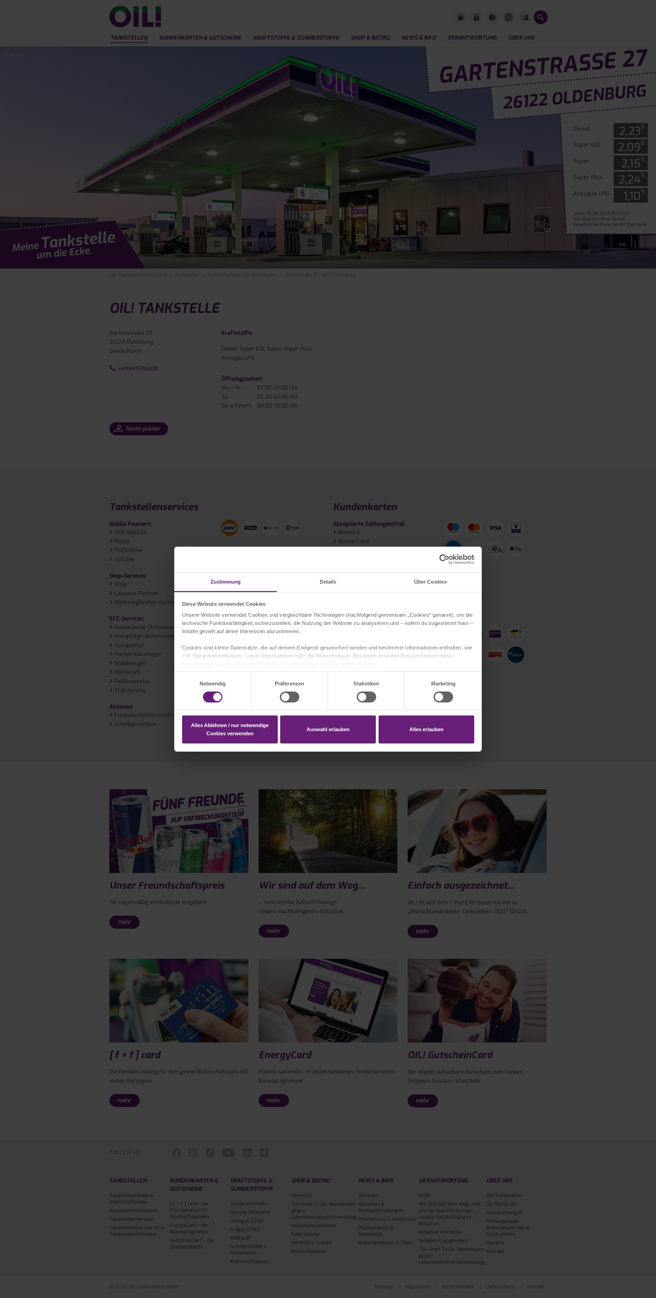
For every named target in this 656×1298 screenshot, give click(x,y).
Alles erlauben (426, 729)
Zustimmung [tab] (225, 581)
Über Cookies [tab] (430, 581)
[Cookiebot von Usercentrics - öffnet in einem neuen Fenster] (444, 559)
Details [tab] (328, 581)
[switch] (289, 697)
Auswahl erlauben (328, 729)
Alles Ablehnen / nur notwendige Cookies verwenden (230, 729)
